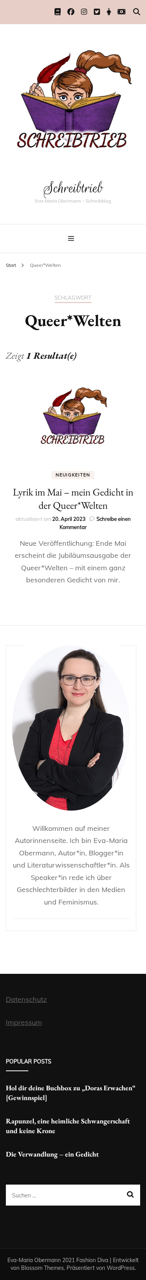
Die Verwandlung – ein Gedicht (52, 1154)
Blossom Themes (42, 1267)
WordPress (121, 1267)
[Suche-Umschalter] (136, 12)
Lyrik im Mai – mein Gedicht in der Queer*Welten (73, 498)
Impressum (24, 1022)
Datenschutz (26, 999)
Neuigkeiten (73, 475)
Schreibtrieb (73, 188)
